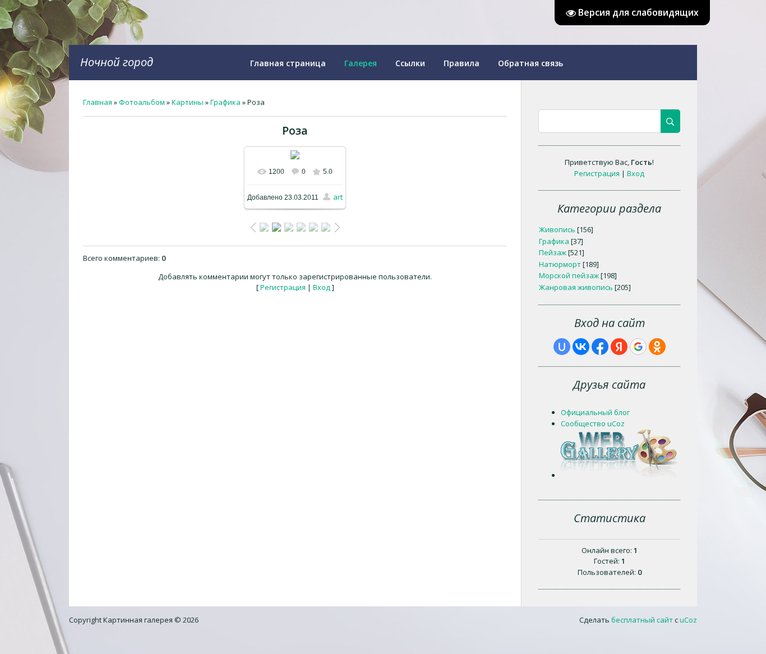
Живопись (557, 229)
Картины (188, 102)
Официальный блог (595, 412)
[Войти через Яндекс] (619, 346)
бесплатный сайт (642, 620)
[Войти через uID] (561, 346)
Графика (225, 102)
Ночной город (116, 62)
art (338, 197)
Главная (97, 102)
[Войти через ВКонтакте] (581, 346)
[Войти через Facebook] (600, 346)
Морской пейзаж (569, 275)
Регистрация (283, 287)
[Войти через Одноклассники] (657, 346)
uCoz (688, 620)
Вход (321, 287)
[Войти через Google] (638, 346)
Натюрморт (560, 264)
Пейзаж (552, 252)
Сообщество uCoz (593, 423)
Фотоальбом (142, 102)
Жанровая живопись (576, 287)
